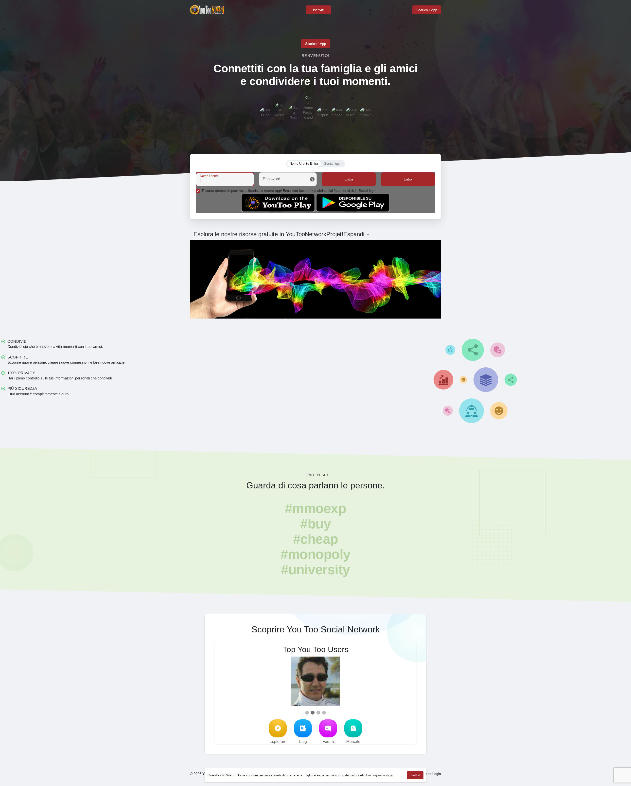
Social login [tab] (333, 163)
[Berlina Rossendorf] (279, 108)
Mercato (353, 741)
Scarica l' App (426, 10)
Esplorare (277, 741)
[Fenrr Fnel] (265, 113)
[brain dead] (337, 113)
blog (303, 741)
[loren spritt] (322, 113)
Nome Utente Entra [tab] (304, 163)
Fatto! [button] (415, 775)
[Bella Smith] (294, 110)
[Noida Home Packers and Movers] (308, 101)
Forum (328, 741)
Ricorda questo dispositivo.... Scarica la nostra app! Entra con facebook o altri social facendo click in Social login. (289, 191)
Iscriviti (318, 10)
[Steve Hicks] (365, 113)
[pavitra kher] (351, 113)
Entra (349, 179)
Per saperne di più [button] (380, 775)
